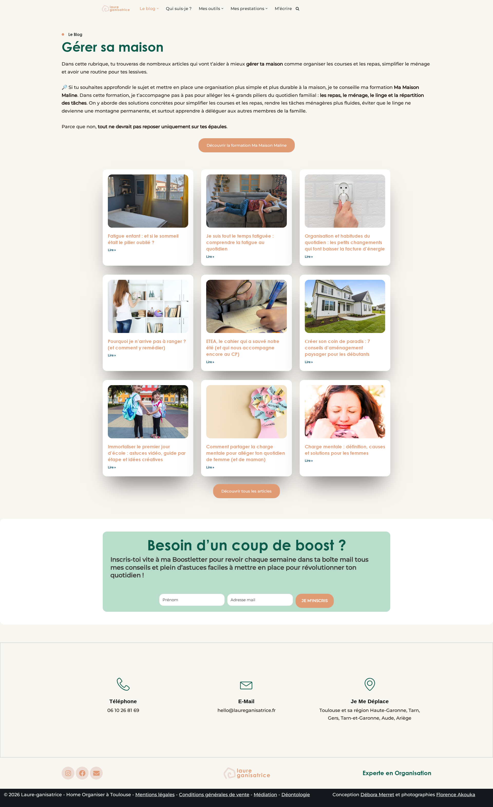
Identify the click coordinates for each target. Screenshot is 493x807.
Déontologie (295, 794)
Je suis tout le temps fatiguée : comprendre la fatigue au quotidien (240, 242)
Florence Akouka (455, 794)
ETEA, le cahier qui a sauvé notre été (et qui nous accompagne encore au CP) (242, 347)
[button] (158, 8)
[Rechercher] (297, 9)
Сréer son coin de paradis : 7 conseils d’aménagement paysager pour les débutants (337, 347)
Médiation (265, 794)
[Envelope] (96, 773)
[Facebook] (82, 773)
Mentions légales (155, 794)
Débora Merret (377, 794)
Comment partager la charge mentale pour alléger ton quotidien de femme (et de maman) (245, 453)
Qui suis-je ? (179, 8)
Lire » (112, 250)
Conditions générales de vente (214, 794)
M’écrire (283, 8)
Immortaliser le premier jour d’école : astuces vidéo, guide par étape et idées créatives (147, 453)
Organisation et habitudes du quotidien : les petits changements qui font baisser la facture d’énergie (345, 242)
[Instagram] (68, 773)
